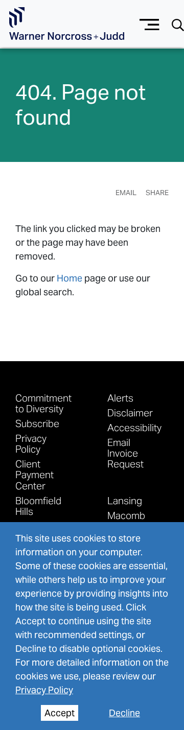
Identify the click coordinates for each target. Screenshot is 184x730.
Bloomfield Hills (38, 505)
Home (69, 278)
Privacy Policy (44, 690)
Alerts (120, 398)
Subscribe (37, 423)
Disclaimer (130, 412)
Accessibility (134, 427)
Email (126, 192)
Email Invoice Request (125, 452)
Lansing (124, 500)
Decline (124, 713)
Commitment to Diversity (43, 403)
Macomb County (126, 520)
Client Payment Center (34, 474)
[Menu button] (149, 23)
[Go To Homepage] (66, 23)
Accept (59, 713)
